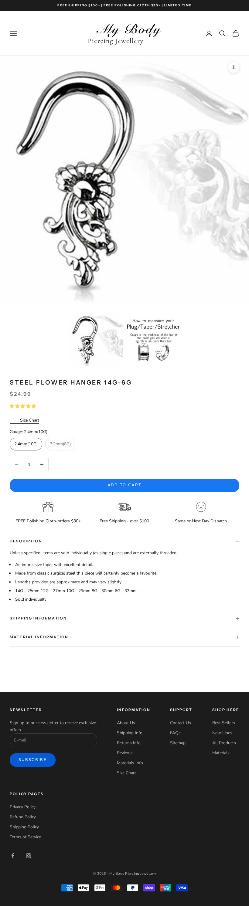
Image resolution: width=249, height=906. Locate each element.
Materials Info (130, 763)
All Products (224, 743)
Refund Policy (23, 817)
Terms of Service (25, 837)
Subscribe (33, 759)
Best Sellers (223, 723)
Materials (221, 753)
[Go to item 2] (154, 340)
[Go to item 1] (96, 340)
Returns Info (129, 743)
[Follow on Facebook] (13, 856)
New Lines (222, 733)
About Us (126, 723)
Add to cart (124, 485)
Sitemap (178, 743)
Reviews (125, 753)
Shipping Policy (24, 827)
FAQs (175, 733)
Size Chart (29, 420)
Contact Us (180, 723)
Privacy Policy (23, 807)
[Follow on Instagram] (29, 856)
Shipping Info (129, 733)
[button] (23, 406)
